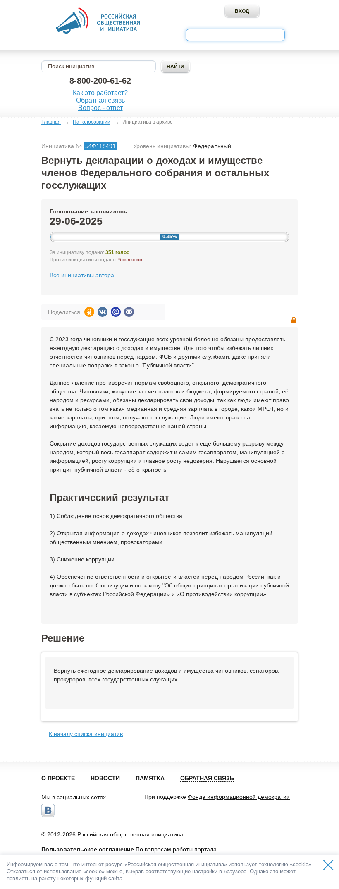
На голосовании (91, 122)
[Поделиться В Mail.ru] (115, 312)
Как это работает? (100, 92)
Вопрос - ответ (100, 107)
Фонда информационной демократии (239, 796)
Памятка (150, 778)
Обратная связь (100, 100)
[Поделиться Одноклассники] (89, 312)
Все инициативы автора (82, 275)
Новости (105, 778)
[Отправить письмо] (129, 312)
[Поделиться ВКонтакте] (102, 312)
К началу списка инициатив (86, 734)
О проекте (58, 778)
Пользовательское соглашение (87, 849)
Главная (51, 122)
